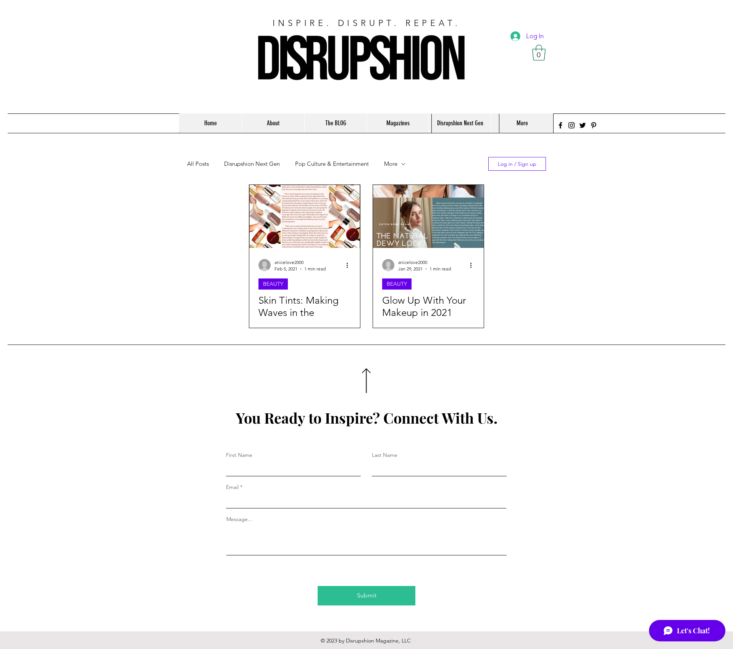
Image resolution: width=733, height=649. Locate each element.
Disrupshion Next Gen (252, 163)
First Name (239, 455)
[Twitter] (582, 125)
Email (232, 487)
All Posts (198, 163)
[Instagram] (571, 125)
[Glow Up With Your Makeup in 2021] (428, 216)
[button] (539, 53)
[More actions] (349, 265)
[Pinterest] (593, 125)
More (390, 163)
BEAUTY (273, 283)
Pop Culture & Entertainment (332, 163)
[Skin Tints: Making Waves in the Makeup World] (304, 216)
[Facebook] (560, 125)
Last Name (384, 455)
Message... (239, 519)
